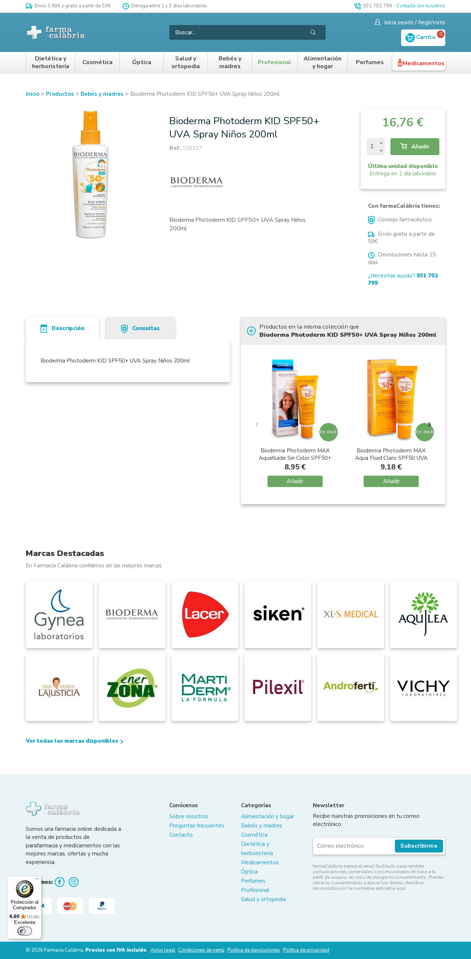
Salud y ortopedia (185, 63)
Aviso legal (162, 950)
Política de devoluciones (253, 950)
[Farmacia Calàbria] (56, 32)
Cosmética (97, 62)
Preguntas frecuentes (196, 825)
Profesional (274, 62)
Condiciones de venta (201, 950)
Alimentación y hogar (322, 63)
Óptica (141, 62)
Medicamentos (424, 63)
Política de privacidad (306, 950)
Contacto (181, 835)
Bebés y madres (230, 63)
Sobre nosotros (188, 816)
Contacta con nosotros (420, 6)
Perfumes (370, 62)
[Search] (313, 32)
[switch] (24, 931)
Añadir (419, 146)
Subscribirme (419, 846)
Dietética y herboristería (50, 63)
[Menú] (37, 880)
